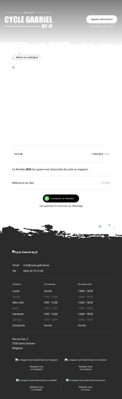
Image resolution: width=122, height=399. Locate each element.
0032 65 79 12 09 (33, 271)
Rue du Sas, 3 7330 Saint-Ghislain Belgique (23, 343)
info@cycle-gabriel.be (36, 265)
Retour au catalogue (27, 57)
